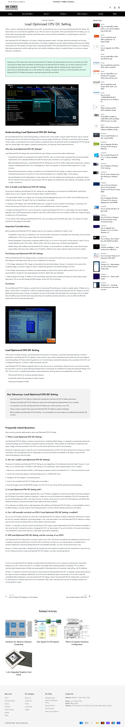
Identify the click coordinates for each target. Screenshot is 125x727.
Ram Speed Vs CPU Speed (48, 641)
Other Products (82, 14)
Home (10, 14)
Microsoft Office (27, 14)
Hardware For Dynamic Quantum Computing (19, 643)
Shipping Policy (50, 698)
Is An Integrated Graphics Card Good (18, 673)
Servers (46, 14)
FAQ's (115, 14)
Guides (100, 14)
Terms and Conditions (51, 711)
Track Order (28, 707)
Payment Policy (50, 706)
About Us (28, 698)
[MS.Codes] (11, 7)
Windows (63, 14)
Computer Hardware (48, 20)
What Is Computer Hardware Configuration (77, 643)
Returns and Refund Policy (51, 701)
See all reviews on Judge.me (16, 2)
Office (103, 24)
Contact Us (28, 701)
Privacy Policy (49, 708)
